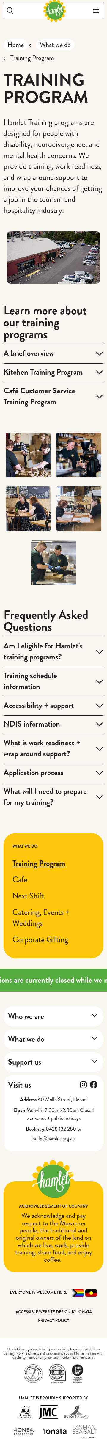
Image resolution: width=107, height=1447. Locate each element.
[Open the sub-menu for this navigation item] (94, 1015)
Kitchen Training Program (43, 372)
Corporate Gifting (40, 939)
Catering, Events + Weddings (40, 918)
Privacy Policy (53, 1320)
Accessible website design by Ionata (53, 1312)
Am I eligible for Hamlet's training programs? (43, 651)
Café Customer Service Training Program (39, 396)
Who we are (26, 1016)
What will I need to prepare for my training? (45, 796)
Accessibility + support (39, 705)
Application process (34, 772)
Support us (24, 1062)
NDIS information (32, 724)
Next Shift (28, 895)
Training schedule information (30, 681)
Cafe (19, 879)
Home (15, 44)
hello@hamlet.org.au (53, 1138)
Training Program (38, 863)
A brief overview (29, 353)
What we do (55, 44)
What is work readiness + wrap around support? (42, 748)
